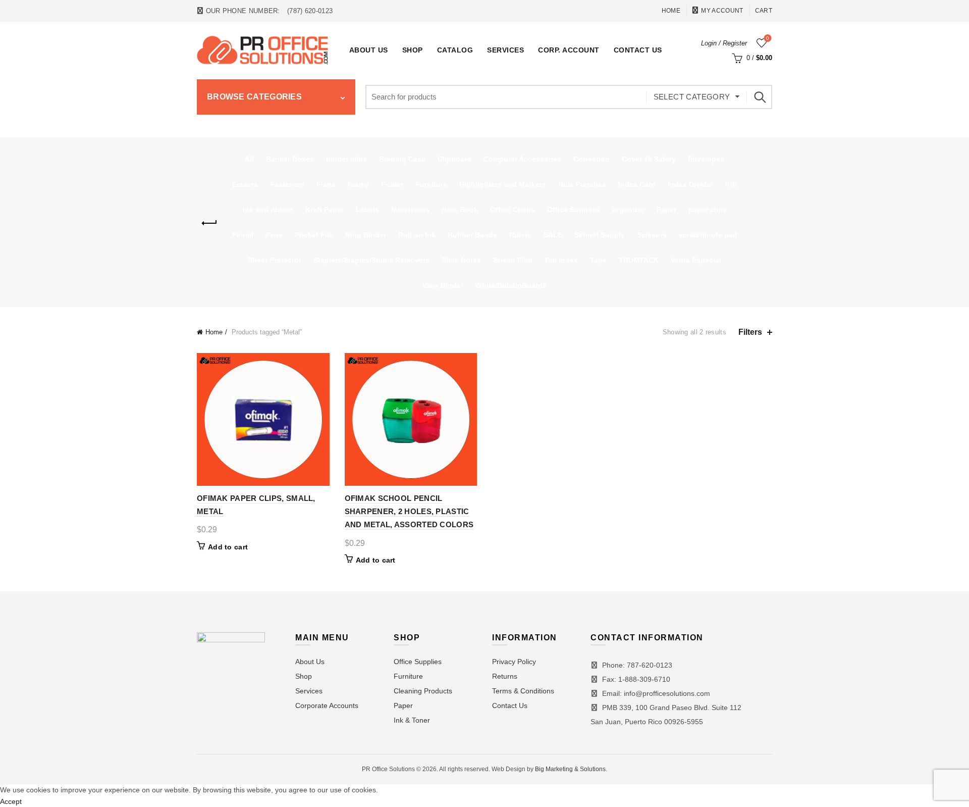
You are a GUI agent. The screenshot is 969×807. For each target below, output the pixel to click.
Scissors (652, 235)
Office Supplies (573, 210)
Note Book (460, 210)
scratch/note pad (708, 235)
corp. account (569, 50)
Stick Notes (461, 260)
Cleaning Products (423, 691)
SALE (553, 235)
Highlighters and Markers (502, 184)
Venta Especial (696, 260)
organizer (628, 210)
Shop (412, 50)
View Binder (442, 285)
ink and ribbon (268, 210)
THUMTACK (639, 260)
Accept (11, 801)
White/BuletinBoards (511, 285)
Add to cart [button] (228, 547)
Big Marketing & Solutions (570, 769)
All (249, 159)
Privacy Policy (514, 662)
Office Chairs (512, 210)
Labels (367, 210)
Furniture (431, 184)
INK (731, 184)
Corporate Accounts (326, 705)
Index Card (637, 184)
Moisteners (410, 210)
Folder (392, 184)
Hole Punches (582, 184)
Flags (326, 184)
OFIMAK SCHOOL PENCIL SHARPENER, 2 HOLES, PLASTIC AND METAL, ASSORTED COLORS (409, 511)
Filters (750, 332)
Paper (666, 210)
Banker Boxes (290, 159)
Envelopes (706, 159)
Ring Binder (365, 235)
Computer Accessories (522, 159)
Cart (763, 10)
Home (671, 10)
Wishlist (767, 38)
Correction (591, 159)
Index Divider (690, 184)
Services (505, 50)
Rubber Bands (472, 235)
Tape (598, 260)
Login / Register (724, 43)
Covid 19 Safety (649, 159)
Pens (274, 235)
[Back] (209, 223)
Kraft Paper (324, 210)
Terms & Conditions (523, 691)
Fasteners (287, 184)
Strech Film (512, 260)
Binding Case (402, 159)
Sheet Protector (274, 260)
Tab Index (561, 260)
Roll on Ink (417, 235)
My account (722, 10)
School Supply (599, 235)
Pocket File (314, 235)
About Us (368, 50)
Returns (504, 676)
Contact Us (638, 50)
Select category (692, 96)
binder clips (346, 159)
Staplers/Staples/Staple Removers (371, 260)
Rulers (520, 235)
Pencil (242, 235)
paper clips (707, 210)
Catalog (455, 50)
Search (759, 97)
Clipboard (454, 159)
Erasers (245, 184)
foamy (358, 184)
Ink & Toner (412, 720)
